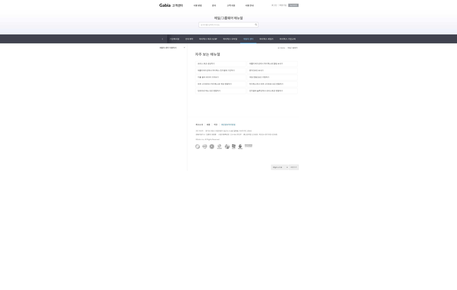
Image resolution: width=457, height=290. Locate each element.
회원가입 (283, 5)
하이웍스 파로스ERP (208, 39)
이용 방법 (198, 5)
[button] (162, 39)
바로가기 (294, 167)
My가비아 (293, 5)
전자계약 (189, 39)
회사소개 (199, 124)
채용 (208, 124)
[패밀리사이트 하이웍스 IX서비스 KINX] (279, 167)
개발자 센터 (248, 39)
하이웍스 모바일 (230, 39)
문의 (214, 5)
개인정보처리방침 (228, 124)
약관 (215, 124)
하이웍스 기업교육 (288, 39)
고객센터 (177, 5)
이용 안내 (249, 5)
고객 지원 (231, 5)
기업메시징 (174, 39)
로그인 (274, 5)
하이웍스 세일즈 (266, 39)
